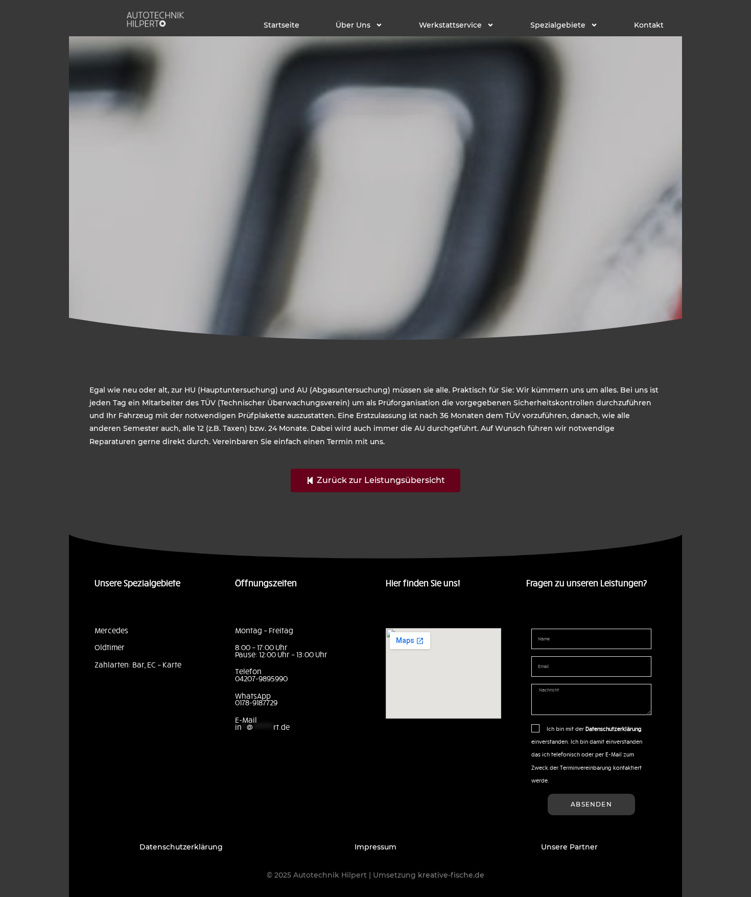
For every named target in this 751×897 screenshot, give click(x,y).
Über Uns (353, 25)
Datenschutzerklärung (181, 847)
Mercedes (111, 630)
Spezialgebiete (557, 25)
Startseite (281, 25)
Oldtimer (110, 647)
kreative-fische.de (451, 875)
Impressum (375, 847)
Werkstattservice (450, 25)
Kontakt (649, 25)
